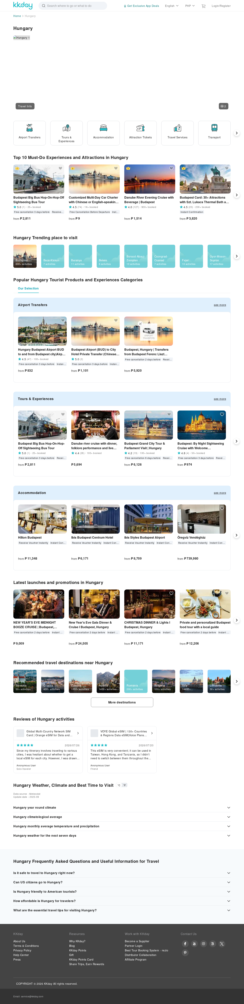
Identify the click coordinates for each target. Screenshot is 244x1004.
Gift (71, 955)
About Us (19, 941)
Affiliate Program (136, 959)
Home (17, 16)
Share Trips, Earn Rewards (86, 964)
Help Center (21, 955)
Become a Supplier (137, 941)
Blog (72, 946)
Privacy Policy (22, 950)
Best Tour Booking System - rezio (146, 950)
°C (119, 785)
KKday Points (77, 950)
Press (17, 959)
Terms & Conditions (26, 946)
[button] (25, 106)
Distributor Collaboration (141, 955)
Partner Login (134, 946)
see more (220, 305)
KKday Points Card (81, 959)
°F (124, 785)
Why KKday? (77, 941)
